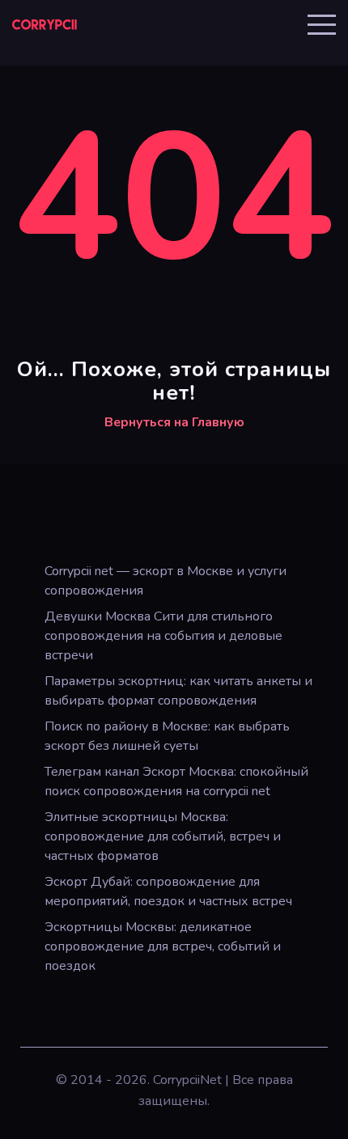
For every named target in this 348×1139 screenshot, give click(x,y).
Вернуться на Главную (174, 422)
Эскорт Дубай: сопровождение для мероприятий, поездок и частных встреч (168, 891)
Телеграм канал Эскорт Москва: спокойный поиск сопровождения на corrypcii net (176, 781)
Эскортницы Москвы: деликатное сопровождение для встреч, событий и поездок (163, 946)
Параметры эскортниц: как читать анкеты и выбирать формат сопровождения (178, 690)
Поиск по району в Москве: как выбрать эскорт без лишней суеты (167, 736)
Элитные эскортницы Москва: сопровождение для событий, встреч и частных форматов (163, 836)
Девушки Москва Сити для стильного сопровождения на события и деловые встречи (163, 636)
